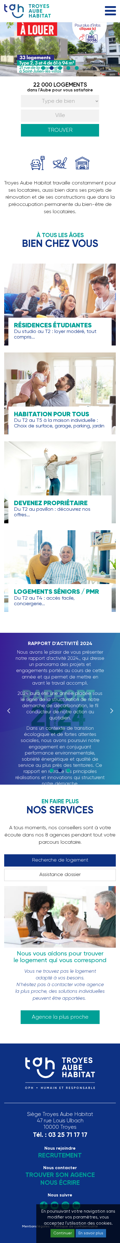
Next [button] (111, 709)
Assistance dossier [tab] (60, 874)
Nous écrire (60, 1183)
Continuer (62, 1233)
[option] (60, 49)
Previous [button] (8, 709)
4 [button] (68, 68)
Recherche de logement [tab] (60, 860)
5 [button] (77, 68)
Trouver (60, 130)
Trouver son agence (60, 1175)
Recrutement (60, 1155)
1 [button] (43, 68)
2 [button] (51, 68)
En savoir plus (90, 1233)
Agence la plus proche (60, 1017)
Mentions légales (35, 1226)
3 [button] (60, 68)
